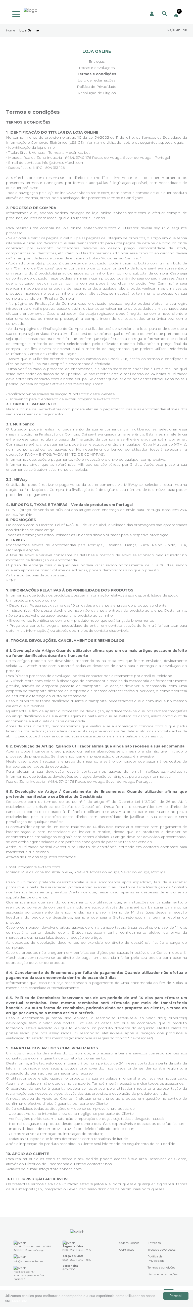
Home (10, 30)
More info (19, 1301)
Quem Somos (129, 1243)
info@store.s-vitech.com (98, 399)
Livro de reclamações (96, 80)
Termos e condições (96, 74)
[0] (176, 16)
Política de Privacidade (96, 86)
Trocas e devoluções (97, 67)
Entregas (97, 61)
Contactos (126, 1249)
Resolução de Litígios (97, 93)
